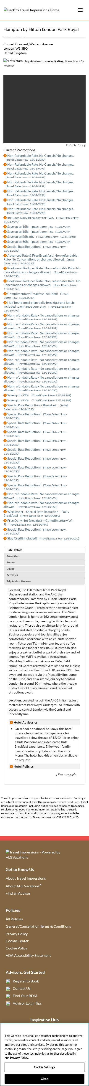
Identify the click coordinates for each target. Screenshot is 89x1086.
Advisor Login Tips (27, 1003)
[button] (13, 109)
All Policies (14, 919)
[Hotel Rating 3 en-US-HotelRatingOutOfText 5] (13, 34)
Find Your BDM (25, 995)
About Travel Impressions (26, 878)
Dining (10, 568)
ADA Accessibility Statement (28, 955)
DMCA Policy (76, 145)
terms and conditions (66, 802)
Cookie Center (17, 941)
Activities (12, 575)
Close (44, 1079)
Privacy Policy (17, 934)
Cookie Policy (16, 948)
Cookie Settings (44, 1067)
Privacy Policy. (19, 1058)
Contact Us (22, 988)
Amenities (12, 556)
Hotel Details (14, 550)
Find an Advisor (18, 893)
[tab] (44, 550)
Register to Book (26, 981)
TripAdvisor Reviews (19, 581)
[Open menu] (80, 10)
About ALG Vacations (24, 886)
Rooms (11, 562)
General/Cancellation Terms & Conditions (38, 926)
